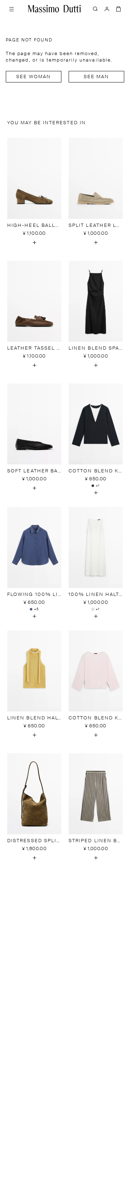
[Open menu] (11, 8)
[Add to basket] (34, 242)
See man (96, 77)
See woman (33, 77)
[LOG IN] (107, 8)
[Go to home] (54, 9)
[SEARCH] (95, 8)
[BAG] (118, 8)
